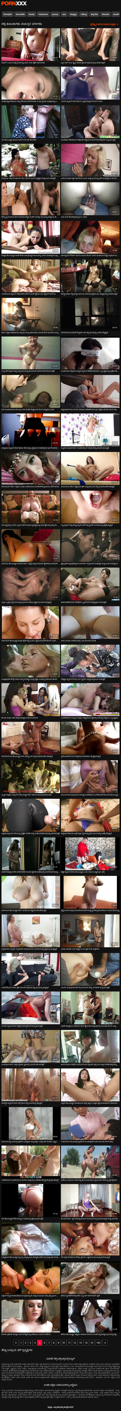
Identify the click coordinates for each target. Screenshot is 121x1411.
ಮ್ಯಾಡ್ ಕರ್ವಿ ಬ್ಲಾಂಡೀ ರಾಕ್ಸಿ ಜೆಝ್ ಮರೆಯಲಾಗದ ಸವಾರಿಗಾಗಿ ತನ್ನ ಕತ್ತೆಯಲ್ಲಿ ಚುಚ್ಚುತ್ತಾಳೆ (29, 949)
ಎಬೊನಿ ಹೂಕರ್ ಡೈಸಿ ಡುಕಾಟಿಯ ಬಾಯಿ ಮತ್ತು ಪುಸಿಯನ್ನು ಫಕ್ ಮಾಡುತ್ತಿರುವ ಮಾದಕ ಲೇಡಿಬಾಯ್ (90, 178)
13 (80, 1342)
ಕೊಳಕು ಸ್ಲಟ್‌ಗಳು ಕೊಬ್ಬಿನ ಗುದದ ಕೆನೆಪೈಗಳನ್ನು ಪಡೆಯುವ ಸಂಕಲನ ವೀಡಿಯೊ (26, 1334)
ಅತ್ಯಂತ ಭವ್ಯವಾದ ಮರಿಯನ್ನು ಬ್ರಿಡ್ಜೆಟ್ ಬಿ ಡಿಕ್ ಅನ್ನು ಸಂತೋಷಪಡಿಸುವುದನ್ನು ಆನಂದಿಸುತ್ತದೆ (30, 833)
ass (64, 14)
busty (32, 14)
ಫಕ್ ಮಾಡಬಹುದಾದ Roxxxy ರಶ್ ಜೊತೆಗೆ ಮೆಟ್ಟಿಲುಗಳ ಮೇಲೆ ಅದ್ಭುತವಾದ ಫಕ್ (27, 409)
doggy (73, 14)
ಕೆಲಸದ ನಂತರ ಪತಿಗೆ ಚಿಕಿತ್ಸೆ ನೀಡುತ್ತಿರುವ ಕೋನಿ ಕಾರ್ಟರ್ (19, 718)
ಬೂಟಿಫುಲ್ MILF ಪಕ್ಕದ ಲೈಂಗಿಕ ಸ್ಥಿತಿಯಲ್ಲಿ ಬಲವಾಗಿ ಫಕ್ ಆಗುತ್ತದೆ (22, 1064)
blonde (105, 14)
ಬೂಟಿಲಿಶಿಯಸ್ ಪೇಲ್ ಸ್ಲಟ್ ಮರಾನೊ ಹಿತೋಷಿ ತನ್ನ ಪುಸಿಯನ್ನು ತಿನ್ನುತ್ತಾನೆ (25, 987)
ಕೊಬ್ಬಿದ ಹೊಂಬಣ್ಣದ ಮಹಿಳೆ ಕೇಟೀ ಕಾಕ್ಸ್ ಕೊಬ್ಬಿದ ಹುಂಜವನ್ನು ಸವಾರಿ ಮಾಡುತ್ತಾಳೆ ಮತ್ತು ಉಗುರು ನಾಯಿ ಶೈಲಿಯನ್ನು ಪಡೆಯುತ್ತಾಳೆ (30, 255)
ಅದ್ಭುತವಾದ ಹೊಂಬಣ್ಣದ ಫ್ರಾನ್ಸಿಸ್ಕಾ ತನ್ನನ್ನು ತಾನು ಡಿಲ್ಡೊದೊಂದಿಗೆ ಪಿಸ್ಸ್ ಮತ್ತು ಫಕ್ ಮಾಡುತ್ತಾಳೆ (30, 1257)
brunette (20, 14)
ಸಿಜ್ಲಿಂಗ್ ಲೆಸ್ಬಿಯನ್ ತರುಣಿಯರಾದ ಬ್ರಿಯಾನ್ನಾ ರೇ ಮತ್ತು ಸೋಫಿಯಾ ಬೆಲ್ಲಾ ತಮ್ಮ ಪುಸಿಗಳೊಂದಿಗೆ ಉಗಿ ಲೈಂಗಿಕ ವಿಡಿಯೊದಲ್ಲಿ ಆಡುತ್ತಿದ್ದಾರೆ (30, 1296)
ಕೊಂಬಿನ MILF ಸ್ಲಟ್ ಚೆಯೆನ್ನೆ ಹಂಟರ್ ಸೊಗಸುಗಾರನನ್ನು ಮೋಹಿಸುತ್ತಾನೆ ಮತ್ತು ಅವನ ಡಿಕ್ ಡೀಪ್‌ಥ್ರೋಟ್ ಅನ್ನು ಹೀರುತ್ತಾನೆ (90, 1219)
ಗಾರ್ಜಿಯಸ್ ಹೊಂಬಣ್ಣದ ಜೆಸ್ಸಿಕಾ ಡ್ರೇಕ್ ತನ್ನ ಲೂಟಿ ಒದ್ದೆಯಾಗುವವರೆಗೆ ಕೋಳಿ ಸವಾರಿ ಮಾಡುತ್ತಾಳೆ (30, 641)
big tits (94, 14)
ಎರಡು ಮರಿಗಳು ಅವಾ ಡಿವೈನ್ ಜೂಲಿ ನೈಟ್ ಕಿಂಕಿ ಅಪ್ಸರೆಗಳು (80, 949)
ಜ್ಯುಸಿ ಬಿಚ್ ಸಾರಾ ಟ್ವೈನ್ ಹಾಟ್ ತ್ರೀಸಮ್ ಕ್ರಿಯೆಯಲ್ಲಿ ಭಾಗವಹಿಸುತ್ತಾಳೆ (83, 63)
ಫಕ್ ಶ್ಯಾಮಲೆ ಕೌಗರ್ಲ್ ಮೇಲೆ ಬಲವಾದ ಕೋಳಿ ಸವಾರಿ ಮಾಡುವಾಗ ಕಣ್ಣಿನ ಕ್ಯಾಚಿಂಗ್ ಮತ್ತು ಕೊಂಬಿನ (90, 255)
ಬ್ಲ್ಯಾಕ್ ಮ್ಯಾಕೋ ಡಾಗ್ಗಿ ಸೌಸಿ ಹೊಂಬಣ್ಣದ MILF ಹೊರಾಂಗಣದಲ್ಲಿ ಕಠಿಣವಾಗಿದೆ (26, 795)
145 (98, 1342)
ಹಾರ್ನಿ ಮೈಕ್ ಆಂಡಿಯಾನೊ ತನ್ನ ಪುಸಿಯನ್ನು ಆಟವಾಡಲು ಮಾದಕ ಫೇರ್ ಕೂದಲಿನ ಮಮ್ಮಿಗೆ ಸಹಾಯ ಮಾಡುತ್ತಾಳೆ (30, 332)
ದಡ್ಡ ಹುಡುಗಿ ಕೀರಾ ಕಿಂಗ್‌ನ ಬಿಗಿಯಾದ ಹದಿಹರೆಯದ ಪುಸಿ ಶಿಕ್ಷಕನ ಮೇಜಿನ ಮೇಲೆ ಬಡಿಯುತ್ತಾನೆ (90, 409)
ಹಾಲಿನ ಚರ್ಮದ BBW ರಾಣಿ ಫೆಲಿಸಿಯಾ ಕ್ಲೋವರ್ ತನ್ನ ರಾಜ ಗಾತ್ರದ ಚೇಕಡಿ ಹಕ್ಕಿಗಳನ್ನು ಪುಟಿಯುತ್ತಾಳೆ (90, 1064)
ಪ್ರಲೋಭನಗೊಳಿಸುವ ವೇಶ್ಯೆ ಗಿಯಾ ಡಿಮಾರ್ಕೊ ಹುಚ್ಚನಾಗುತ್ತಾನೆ (81, 756)
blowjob (8, 14)
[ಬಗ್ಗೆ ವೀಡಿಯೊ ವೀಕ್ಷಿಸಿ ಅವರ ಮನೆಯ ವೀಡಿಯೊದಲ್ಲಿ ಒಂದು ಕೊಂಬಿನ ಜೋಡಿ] (90, 622)
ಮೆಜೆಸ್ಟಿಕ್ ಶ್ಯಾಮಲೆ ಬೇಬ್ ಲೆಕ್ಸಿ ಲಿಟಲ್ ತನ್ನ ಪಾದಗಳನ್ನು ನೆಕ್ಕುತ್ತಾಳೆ (21, 1103)
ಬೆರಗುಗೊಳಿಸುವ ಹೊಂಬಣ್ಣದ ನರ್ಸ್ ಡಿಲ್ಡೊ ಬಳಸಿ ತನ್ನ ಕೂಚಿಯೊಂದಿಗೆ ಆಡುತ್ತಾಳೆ (27, 756)
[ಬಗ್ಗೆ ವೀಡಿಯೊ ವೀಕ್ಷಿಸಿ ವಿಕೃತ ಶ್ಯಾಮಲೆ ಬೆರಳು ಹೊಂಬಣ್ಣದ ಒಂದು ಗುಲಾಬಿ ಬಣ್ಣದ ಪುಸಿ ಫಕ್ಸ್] (90, 853)
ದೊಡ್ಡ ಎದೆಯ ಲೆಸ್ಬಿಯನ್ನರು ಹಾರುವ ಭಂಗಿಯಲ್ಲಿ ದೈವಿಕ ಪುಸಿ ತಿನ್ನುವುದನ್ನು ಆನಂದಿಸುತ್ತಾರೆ (89, 294)
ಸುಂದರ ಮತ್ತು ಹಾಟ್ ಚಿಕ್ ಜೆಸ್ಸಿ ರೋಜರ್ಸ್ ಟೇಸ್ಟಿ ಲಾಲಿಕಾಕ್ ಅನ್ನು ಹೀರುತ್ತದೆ (85, 987)
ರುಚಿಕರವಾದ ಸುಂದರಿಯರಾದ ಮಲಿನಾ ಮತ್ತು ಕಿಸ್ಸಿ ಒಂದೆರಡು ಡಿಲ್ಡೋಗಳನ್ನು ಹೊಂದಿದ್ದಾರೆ (30, 1180)
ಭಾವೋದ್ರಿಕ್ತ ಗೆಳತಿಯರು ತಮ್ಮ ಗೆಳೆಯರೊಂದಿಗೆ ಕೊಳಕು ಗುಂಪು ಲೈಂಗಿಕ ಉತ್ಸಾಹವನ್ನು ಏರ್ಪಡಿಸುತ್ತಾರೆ (30, 101)
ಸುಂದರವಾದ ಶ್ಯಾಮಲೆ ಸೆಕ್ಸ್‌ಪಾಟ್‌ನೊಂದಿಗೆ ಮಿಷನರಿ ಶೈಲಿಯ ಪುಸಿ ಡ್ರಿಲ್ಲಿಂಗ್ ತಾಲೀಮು (28, 294)
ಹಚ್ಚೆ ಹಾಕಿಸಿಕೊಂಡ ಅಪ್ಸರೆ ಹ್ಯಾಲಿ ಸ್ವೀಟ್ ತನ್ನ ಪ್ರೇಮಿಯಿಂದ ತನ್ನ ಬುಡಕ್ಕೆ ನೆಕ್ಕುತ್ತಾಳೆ (86, 833)
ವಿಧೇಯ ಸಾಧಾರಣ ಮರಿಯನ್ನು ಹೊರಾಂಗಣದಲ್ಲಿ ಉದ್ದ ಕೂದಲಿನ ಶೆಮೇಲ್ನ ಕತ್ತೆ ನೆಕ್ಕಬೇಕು (89, 1180)
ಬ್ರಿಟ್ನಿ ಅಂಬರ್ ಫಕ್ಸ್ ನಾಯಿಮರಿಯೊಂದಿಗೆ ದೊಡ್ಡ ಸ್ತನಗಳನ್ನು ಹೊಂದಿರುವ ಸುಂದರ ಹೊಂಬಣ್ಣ (90, 910)
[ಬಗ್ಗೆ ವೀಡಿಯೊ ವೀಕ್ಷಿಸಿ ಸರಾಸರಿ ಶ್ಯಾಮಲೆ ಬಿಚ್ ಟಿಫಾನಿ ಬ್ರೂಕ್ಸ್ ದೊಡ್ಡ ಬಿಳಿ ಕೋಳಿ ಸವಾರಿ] (90, 83)
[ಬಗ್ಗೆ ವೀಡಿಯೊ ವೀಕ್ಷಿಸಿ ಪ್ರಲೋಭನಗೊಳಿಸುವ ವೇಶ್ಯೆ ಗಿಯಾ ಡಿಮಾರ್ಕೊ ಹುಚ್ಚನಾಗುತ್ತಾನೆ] (90, 738)
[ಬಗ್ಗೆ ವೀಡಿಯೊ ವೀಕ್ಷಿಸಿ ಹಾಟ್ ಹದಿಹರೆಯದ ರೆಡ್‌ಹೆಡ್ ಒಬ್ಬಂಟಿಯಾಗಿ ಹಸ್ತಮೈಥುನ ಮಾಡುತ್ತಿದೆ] (90, 584)
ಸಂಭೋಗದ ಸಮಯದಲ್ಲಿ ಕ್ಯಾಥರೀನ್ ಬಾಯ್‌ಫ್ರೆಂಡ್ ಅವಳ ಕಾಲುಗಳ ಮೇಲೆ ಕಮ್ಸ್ (87, 1141)
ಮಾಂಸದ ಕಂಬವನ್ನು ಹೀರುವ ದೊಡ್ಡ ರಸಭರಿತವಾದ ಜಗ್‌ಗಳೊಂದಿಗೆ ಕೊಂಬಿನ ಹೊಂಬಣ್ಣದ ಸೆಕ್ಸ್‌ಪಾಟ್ (90, 795)
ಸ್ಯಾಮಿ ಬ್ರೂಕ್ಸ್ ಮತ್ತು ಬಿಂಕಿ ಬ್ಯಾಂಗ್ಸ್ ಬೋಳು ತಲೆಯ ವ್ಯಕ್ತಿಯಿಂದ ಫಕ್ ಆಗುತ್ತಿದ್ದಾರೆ (26, 602)
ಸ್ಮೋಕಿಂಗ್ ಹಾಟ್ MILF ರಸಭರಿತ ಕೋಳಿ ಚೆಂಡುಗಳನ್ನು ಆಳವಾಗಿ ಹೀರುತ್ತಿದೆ (85, 448)
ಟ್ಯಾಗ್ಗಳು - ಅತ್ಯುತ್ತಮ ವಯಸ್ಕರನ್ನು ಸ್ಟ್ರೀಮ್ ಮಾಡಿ (14, 3)
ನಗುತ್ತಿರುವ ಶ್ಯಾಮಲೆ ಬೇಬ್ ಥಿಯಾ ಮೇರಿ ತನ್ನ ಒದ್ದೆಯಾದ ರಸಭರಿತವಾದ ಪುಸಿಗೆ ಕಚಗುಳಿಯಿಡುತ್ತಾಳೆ (30, 448)
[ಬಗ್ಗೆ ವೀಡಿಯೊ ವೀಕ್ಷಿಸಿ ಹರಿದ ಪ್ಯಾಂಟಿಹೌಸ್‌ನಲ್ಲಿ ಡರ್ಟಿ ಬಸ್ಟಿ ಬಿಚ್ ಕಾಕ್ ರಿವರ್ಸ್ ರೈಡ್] (90, 1277)
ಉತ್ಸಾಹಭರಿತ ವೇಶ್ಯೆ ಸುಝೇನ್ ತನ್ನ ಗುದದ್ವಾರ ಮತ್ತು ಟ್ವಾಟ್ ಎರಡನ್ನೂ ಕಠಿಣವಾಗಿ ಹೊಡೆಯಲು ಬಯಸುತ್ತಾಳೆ (30, 679)
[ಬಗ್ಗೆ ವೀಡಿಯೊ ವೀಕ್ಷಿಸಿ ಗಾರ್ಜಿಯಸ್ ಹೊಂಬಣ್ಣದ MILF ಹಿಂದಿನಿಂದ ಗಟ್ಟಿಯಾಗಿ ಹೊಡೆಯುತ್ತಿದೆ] (30, 892)
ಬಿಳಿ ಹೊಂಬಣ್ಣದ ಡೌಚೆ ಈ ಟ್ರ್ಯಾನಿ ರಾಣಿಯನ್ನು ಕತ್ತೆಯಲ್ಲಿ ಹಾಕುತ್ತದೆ (22, 1219)
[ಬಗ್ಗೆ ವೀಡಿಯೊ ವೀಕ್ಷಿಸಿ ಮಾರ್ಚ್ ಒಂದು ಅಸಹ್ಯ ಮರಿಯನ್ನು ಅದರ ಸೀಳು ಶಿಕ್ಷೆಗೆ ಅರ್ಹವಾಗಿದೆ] (30, 44)
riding (84, 14)
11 (69, 1342)
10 (63, 1342)
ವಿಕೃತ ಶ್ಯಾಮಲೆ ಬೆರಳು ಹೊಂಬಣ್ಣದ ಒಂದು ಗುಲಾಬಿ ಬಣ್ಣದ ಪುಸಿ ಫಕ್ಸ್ (82, 872)
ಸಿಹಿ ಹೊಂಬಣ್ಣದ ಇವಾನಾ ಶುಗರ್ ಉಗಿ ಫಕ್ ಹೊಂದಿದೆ (18, 140)
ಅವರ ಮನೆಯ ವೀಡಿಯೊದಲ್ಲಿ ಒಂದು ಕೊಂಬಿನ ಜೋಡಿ (78, 641)
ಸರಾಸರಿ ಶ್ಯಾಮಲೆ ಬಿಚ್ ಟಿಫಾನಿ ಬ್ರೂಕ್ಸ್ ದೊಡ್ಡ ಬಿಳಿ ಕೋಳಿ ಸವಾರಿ (81, 101)
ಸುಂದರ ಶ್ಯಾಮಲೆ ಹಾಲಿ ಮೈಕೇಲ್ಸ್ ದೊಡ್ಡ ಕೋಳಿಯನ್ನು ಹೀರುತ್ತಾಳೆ (22, 1026)
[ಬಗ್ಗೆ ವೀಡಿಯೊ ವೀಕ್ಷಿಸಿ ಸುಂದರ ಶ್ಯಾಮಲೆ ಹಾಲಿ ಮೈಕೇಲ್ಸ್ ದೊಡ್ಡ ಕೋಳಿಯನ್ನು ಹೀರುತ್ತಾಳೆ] (30, 1007)
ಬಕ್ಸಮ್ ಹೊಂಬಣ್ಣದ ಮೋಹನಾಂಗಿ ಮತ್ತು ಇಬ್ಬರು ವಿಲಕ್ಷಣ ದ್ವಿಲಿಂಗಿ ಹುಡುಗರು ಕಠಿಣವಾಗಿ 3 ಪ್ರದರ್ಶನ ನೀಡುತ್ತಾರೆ (90, 1103)
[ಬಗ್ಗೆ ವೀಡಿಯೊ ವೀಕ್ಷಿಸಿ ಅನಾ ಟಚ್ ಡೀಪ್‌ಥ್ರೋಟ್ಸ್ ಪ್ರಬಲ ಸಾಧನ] (90, 198)
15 (92, 1342)
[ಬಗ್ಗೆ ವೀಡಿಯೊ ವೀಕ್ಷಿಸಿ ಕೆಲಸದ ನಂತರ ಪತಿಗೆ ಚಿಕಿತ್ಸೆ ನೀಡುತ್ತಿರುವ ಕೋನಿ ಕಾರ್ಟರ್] (30, 699)
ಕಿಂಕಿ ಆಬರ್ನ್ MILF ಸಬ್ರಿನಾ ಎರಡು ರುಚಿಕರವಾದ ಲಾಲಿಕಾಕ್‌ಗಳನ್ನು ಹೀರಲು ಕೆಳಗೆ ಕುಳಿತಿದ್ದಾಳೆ (30, 486)
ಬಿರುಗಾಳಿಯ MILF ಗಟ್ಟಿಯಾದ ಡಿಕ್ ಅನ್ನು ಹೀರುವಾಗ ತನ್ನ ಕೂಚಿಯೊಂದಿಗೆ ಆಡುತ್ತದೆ (88, 486)
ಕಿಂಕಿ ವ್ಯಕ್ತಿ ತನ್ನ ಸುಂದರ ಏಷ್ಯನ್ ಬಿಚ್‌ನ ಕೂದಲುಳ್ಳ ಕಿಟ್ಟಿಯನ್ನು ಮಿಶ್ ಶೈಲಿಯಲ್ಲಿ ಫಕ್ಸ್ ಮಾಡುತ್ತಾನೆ (30, 525)
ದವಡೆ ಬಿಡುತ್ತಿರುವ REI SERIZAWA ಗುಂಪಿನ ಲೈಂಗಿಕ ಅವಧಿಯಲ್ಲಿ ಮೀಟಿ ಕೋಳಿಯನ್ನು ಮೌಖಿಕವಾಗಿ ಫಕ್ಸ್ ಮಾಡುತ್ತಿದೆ (30, 872)
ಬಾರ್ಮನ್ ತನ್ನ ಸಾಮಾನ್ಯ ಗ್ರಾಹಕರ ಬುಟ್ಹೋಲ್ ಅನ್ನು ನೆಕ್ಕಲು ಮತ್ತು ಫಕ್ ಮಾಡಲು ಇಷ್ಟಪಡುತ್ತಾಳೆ (30, 1141)
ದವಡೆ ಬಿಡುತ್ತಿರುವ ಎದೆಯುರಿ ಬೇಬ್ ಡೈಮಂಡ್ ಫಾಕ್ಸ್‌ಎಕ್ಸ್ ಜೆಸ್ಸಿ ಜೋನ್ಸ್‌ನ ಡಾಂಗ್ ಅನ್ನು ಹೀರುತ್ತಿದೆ (90, 1026)
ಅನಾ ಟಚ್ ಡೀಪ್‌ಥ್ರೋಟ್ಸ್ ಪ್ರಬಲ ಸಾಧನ (74, 217)
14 (86, 1342)
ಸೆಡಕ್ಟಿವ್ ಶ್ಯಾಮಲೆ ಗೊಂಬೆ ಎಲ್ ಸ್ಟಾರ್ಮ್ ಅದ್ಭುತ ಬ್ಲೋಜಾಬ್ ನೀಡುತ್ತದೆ (83, 679)
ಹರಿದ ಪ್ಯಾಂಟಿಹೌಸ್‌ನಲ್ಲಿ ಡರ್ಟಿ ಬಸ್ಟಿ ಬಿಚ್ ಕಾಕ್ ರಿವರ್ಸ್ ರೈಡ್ (80, 1296)
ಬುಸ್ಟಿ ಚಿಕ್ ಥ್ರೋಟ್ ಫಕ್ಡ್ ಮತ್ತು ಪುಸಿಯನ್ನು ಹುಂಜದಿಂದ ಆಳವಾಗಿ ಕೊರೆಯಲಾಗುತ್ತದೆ (28, 371)
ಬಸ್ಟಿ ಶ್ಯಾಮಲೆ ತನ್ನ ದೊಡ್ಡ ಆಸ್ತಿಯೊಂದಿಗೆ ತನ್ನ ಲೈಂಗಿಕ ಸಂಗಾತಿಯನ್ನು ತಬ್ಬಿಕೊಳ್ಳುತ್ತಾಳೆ (87, 525)
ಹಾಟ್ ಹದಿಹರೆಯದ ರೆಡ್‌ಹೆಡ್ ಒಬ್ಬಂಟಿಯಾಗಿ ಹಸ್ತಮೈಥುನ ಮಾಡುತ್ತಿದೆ (83, 602)
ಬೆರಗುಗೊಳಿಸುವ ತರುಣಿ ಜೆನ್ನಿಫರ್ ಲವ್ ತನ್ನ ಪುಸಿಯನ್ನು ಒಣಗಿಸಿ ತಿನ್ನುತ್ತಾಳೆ (84, 332)
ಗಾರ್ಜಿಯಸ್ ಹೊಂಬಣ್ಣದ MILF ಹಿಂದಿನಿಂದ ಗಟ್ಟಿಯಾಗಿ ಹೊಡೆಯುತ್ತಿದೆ (23, 910)
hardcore (43, 14)
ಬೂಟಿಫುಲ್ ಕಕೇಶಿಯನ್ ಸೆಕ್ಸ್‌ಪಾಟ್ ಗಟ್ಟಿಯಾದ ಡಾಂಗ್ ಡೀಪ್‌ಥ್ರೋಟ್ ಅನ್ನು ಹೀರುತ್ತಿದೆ (88, 140)
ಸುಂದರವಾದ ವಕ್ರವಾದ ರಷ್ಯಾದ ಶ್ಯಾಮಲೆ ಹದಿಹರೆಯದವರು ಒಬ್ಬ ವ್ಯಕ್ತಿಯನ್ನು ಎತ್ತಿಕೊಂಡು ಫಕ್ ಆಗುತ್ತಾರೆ (90, 371)
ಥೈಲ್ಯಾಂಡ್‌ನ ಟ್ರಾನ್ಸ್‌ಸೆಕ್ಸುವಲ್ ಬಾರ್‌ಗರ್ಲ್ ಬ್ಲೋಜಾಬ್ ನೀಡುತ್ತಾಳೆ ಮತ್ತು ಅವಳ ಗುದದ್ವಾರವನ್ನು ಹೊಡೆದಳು (90, 563)
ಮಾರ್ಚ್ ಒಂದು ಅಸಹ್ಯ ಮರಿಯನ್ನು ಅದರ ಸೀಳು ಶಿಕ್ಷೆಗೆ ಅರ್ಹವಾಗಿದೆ (23, 63)
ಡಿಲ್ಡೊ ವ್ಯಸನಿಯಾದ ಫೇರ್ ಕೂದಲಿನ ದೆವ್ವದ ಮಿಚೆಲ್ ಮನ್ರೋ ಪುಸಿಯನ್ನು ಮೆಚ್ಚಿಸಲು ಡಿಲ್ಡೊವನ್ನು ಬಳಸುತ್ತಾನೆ (30, 217)
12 (74, 1342)
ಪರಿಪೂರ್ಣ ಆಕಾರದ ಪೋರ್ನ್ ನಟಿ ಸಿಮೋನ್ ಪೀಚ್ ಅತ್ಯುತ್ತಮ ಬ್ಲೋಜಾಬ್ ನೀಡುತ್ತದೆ (28, 178)
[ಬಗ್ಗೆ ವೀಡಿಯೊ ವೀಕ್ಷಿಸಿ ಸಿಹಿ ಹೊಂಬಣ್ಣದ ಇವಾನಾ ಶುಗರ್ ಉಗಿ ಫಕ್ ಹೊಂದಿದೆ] (30, 121)
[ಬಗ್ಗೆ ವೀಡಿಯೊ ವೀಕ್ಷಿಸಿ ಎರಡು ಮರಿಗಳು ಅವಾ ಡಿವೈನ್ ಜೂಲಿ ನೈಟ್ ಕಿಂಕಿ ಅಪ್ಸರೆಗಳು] (90, 930)
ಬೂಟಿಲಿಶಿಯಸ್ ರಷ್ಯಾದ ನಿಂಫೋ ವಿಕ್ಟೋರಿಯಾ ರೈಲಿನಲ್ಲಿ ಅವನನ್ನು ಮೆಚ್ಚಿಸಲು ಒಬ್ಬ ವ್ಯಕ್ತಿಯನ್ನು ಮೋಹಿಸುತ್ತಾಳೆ (90, 718)
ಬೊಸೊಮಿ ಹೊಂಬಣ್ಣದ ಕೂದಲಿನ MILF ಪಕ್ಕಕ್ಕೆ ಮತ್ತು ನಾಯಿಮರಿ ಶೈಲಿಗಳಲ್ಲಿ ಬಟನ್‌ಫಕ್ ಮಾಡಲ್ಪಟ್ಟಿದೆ (30, 563)
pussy (55, 14)
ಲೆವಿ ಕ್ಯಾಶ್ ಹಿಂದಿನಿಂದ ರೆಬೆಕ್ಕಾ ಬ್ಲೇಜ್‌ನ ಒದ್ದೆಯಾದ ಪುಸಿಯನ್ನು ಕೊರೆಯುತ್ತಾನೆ (85, 1257)
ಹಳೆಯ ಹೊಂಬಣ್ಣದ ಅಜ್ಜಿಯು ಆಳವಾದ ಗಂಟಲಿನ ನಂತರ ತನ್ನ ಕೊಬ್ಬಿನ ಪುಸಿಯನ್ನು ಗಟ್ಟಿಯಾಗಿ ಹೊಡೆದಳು (90, 1334)
